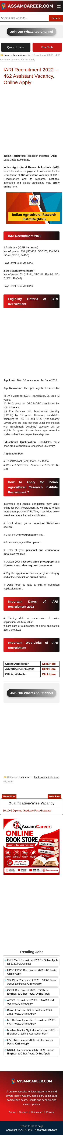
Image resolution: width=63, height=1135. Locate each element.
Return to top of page (31, 1125)
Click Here (49, 669)
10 (4, 810)
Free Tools (47, 47)
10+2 (9, 810)
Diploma (17, 810)
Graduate (28, 810)
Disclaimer (37, 1112)
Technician (19, 55)
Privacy (50, 1112)
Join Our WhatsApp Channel (31, 31)
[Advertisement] (31, 120)
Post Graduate (42, 810)
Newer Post (9, 796)
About (12, 1112)
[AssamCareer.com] (31, 1081)
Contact (23, 1112)
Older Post (54, 796)
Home (7, 55)
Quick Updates (15, 47)
